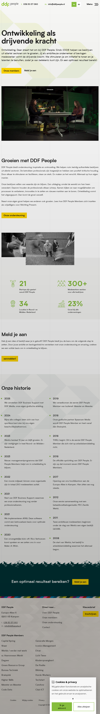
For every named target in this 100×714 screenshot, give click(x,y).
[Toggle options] (73, 699)
